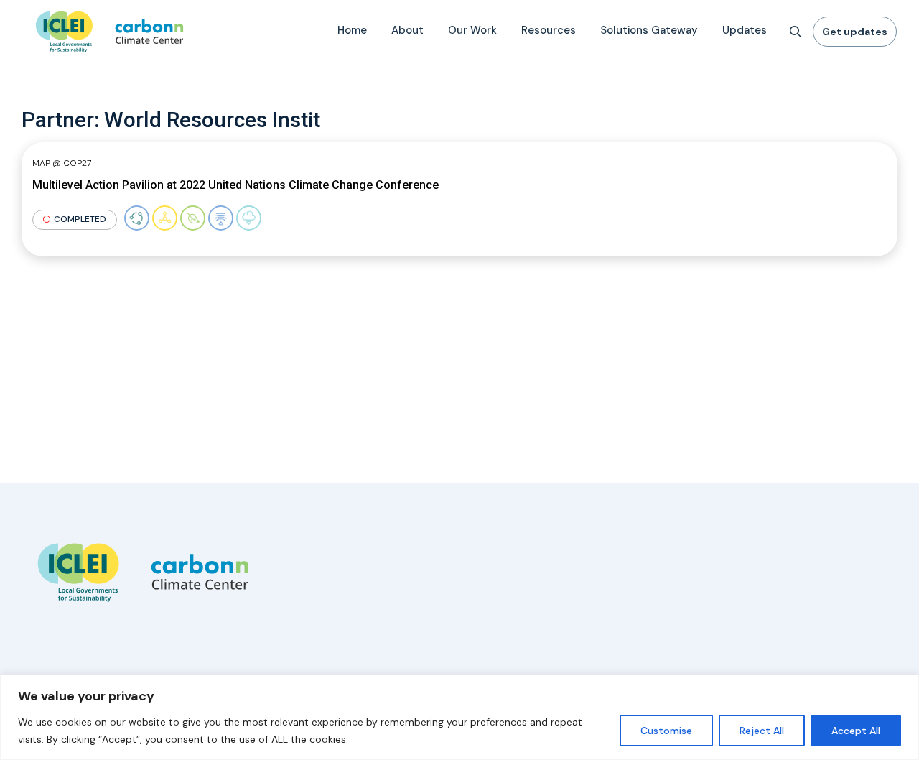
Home (352, 30)
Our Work (472, 30)
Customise (666, 730)
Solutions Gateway (649, 30)
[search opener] (795, 31)
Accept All (855, 730)
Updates (744, 30)
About (407, 30)
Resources (548, 30)
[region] (459, 717)
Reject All (762, 730)
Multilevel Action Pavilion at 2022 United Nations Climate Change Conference (235, 185)
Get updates (854, 31)
